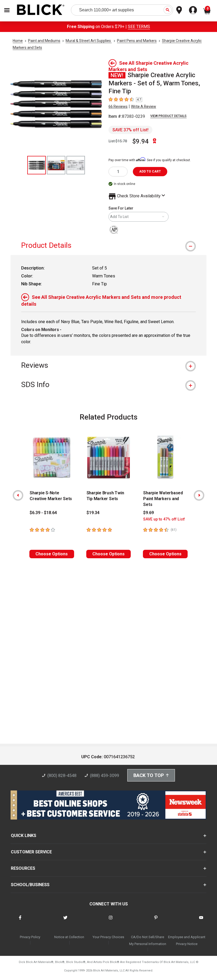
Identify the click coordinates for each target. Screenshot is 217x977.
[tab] (108, 245)
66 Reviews (118, 106)
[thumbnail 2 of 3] (56, 165)
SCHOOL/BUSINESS (30, 884)
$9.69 (148, 512)
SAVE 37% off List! (130, 129)
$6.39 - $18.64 (43, 512)
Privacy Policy (30, 937)
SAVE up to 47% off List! (164, 519)
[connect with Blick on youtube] (201, 920)
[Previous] (18, 495)
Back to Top (148, 775)
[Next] (199, 495)
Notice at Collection (69, 937)
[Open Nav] (7, 10)
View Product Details (168, 116)
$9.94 (140, 141)
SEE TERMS (139, 26)
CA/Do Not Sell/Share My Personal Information (147, 940)
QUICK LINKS (23, 835)
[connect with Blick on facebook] (20, 920)
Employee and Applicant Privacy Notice (186, 940)
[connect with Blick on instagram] (110, 920)
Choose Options (51, 553)
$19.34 (93, 512)
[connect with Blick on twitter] (65, 920)
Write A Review (143, 106)
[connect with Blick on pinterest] (156, 920)
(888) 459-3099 (104, 775)
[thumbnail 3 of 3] (75, 165)
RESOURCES (23, 868)
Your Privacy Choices (108, 937)
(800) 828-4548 (61, 775)
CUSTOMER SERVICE (31, 851)
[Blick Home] (41, 10)
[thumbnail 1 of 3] (36, 165)
